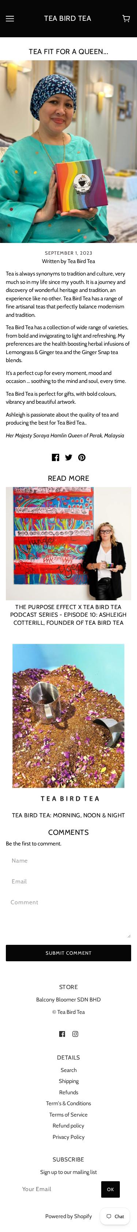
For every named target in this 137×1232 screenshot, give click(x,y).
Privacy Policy (69, 1137)
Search (69, 1070)
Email (19, 880)
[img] (62, 1034)
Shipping (69, 1081)
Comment (24, 901)
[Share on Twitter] (68, 457)
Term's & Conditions (68, 1103)
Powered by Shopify (68, 1216)
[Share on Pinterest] (81, 457)
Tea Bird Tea (67, 18)
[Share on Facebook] (55, 457)
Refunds (68, 1092)
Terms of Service (68, 1114)
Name (19, 860)
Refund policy (68, 1125)
